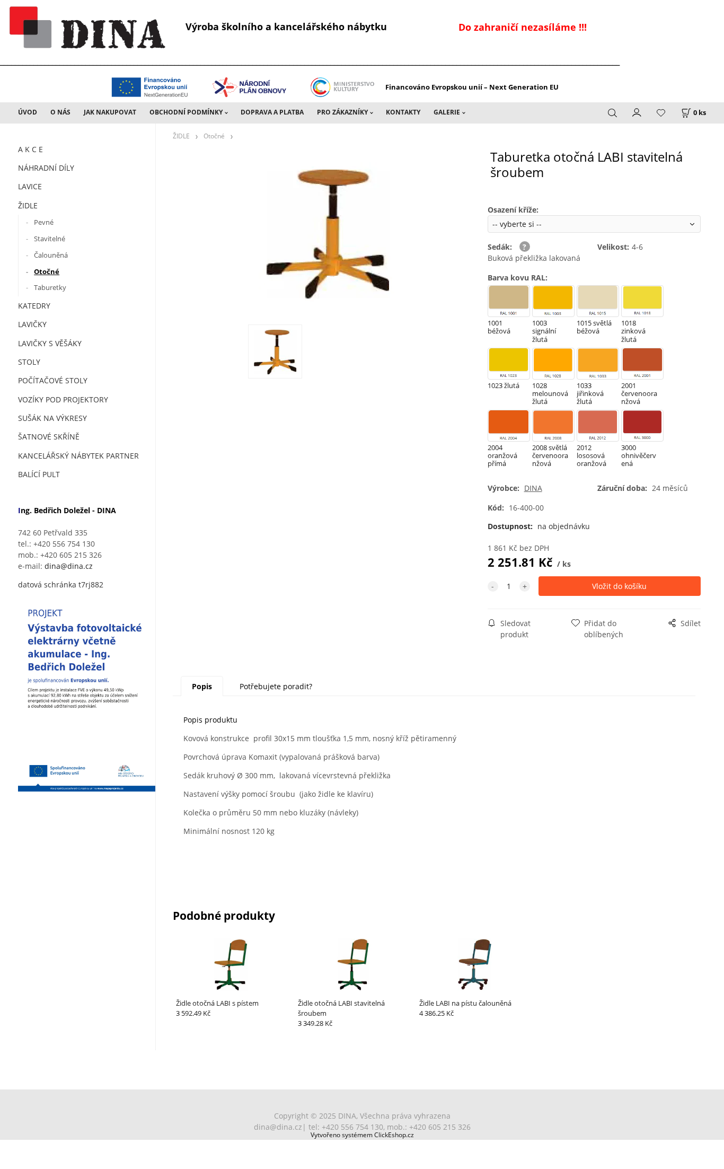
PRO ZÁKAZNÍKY (342, 112)
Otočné (46, 271)
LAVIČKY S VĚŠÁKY (50, 343)
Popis (202, 686)
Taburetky (50, 287)
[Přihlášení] (637, 112)
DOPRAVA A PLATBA (272, 112)
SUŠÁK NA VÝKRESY (52, 418)
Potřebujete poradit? (276, 686)
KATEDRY (34, 306)
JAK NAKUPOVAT (110, 112)
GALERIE (447, 112)
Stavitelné (49, 238)
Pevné (44, 222)
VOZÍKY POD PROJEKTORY (63, 399)
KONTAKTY (403, 112)
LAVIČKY (32, 324)
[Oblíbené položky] (661, 113)
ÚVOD (27, 112)
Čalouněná (51, 255)
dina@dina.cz (69, 566)
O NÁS (60, 112)
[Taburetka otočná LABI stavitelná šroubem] (327, 236)
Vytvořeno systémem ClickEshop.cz (362, 1134)
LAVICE (30, 186)
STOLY (29, 362)
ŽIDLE (28, 205)
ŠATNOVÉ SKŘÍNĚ (49, 437)
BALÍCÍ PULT (39, 474)
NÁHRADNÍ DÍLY (46, 168)
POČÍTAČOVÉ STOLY (52, 380)
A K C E (30, 149)
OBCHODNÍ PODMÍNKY (186, 112)
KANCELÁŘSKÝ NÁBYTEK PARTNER (78, 456)
